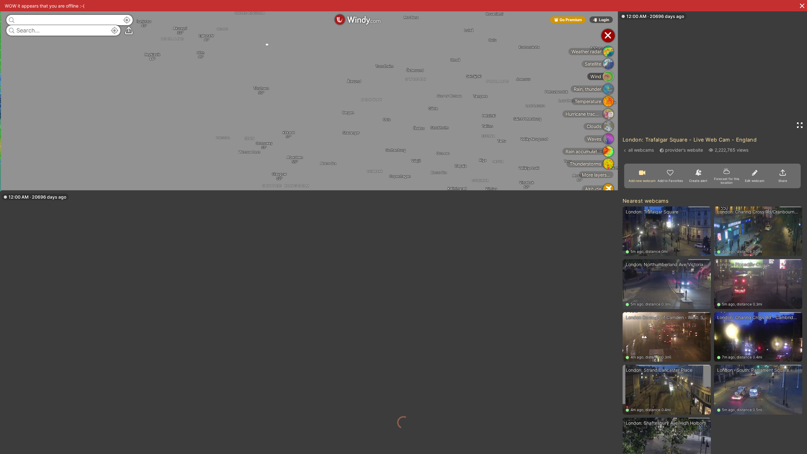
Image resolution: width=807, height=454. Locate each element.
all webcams (641, 150)
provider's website (684, 150)
